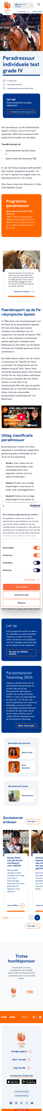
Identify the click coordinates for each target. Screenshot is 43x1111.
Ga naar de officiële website (18, 652)
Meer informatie (26, 725)
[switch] (36, 555)
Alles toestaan (21, 587)
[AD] (34, 1017)
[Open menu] (39, 4)
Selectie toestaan (21, 595)
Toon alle (31, 821)
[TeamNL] (14, 992)
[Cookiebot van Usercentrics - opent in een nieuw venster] (30, 506)
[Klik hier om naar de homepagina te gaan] (7, 7)
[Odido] (12, 1017)
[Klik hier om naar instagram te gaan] (16, 1103)
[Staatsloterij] (4, 1017)
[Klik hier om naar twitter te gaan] (27, 1103)
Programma (21, 11)
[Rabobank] (25, 1017)
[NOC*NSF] (40, 1017)
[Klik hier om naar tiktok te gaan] (21, 1103)
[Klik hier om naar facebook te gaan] (11, 1103)
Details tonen (30, 580)
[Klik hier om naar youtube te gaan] (32, 1103)
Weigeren (21, 603)
